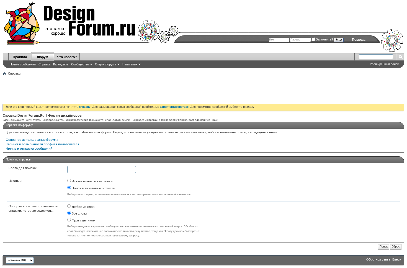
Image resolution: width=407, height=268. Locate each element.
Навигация (129, 64)
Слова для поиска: (23, 168)
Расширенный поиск (384, 64)
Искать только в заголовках (92, 181)
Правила (20, 57)
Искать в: (15, 181)
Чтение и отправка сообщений (29, 148)
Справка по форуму (19, 125)
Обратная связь (378, 259)
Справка (44, 64)
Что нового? (67, 57)
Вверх (396, 259)
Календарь (60, 64)
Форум (42, 57)
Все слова (79, 213)
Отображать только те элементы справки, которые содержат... (33, 209)
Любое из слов (82, 207)
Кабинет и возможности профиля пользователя (42, 144)
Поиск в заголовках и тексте (93, 188)
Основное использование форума (32, 140)
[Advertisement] (103, 89)
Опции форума (105, 64)
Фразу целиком (83, 220)
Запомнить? (324, 39)
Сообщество (80, 64)
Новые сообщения (23, 64)
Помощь (358, 40)
